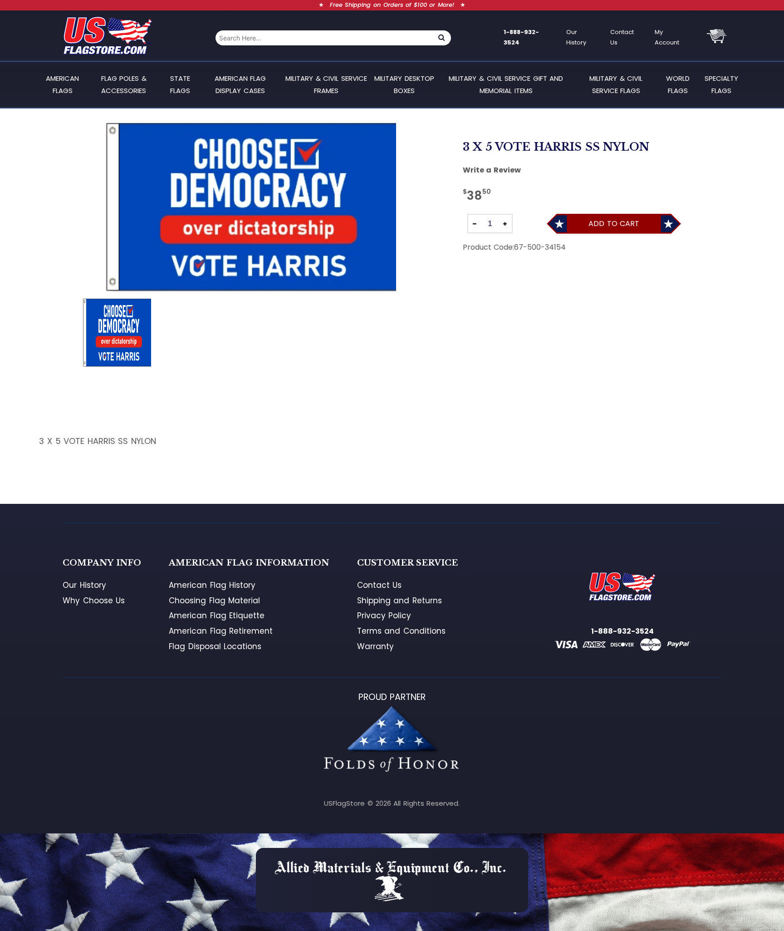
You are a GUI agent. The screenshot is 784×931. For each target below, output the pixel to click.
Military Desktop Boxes (404, 84)
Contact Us (622, 37)
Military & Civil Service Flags (615, 84)
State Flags (180, 84)
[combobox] (324, 37)
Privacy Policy (384, 615)
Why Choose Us (94, 600)
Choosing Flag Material (214, 600)
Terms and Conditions (401, 631)
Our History (576, 37)
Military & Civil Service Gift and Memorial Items (506, 84)
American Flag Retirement (221, 631)
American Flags (62, 84)
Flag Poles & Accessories (124, 84)
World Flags (678, 84)
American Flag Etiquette (217, 615)
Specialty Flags (721, 84)
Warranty (375, 646)
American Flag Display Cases (240, 84)
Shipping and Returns (399, 600)
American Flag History (212, 585)
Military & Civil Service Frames (326, 84)
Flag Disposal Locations (215, 646)
